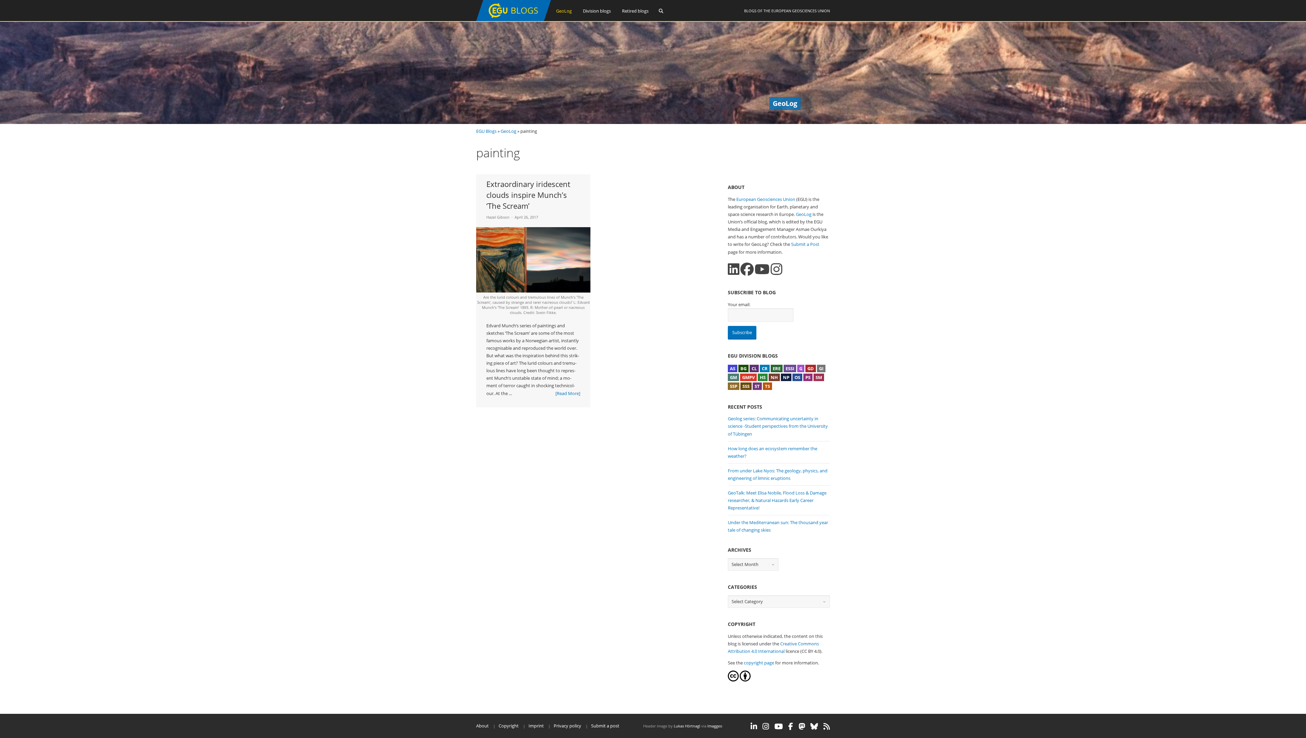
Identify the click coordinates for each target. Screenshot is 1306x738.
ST (757, 386)
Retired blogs (635, 11)
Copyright (509, 726)
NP (786, 377)
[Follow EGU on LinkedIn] (754, 726)
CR (765, 368)
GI (821, 368)
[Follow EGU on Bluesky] (814, 726)
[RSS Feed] (826, 726)
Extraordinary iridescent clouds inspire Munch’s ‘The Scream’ (528, 195)
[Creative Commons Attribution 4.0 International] (733, 680)
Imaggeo (714, 725)
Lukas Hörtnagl (687, 725)
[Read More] (567, 393)
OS (797, 377)
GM (733, 377)
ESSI (790, 368)
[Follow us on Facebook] (747, 269)
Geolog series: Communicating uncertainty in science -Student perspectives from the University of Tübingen (778, 426)
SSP (733, 386)
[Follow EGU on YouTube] (778, 726)
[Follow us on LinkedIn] (733, 269)
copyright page (759, 663)
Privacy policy (567, 726)
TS (767, 386)
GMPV (748, 377)
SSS (746, 386)
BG (743, 368)
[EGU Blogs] (513, 19)
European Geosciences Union (800, 10)
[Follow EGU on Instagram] (766, 726)
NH (774, 377)
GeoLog (564, 11)
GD (810, 368)
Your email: (739, 304)
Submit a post (605, 726)
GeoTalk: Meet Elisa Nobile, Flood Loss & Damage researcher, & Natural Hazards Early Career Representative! (777, 500)
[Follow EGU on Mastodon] (802, 726)
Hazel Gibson (497, 217)
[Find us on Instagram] (776, 269)
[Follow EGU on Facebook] (790, 726)
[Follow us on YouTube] (762, 269)
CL (754, 368)
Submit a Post (805, 244)
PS (807, 377)
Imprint (536, 726)
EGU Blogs (486, 131)
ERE (777, 368)
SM (819, 377)
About (482, 726)
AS (732, 368)
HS (763, 377)
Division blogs (597, 11)
